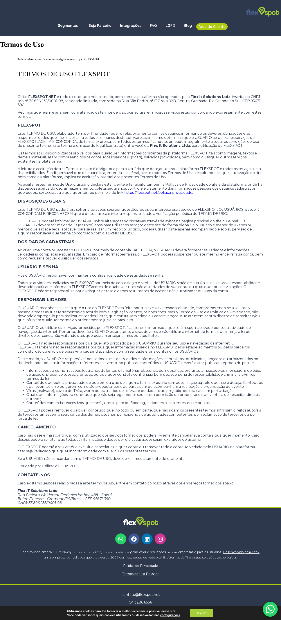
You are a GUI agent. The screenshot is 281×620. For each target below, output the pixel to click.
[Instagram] (160, 538)
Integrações (130, 26)
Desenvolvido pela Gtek (241, 552)
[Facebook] (133, 538)
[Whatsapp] (120, 538)
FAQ (153, 26)
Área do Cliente (211, 27)
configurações (170, 615)
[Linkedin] (147, 538)
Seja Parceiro (100, 26)
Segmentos (68, 26)
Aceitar (201, 613)
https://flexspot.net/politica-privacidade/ (158, 192)
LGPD (170, 26)
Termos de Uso (140, 574)
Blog (188, 26)
